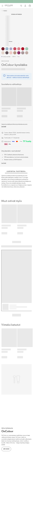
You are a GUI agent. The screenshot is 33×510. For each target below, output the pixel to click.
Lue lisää (3, 126)
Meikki (5, 11)
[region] (16, 31)
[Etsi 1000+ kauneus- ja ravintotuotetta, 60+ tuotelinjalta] (21, 5)
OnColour (5, 61)
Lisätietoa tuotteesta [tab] (16, 171)
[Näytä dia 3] (18, 43)
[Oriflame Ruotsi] (8, 5)
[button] (2, 48)
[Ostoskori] (30, 6)
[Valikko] (2, 6)
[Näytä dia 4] (22, 43)
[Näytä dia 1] (10, 43)
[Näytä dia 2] (14, 43)
